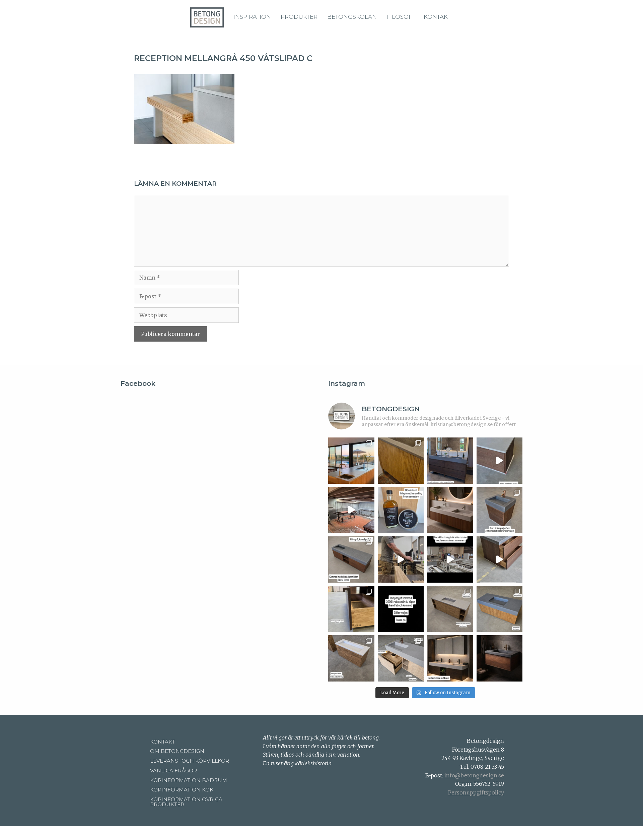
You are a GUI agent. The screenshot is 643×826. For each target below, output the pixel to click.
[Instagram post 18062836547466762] (351, 510)
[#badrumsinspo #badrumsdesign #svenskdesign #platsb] (401, 609)
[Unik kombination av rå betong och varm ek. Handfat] (500, 559)
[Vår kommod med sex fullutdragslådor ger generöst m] (500, 460)
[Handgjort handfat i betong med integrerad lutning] (450, 609)
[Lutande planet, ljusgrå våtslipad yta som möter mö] (351, 658)
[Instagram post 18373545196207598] (401, 510)
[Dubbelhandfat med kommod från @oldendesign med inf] (450, 460)
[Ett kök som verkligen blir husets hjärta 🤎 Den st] (351, 460)
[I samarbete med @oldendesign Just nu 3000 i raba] (351, 609)
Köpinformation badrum (188, 780)
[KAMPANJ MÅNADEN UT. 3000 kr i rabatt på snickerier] (500, 510)
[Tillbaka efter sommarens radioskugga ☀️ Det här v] (401, 460)
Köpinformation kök (181, 789)
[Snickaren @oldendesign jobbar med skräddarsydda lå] (401, 559)
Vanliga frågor (173, 770)
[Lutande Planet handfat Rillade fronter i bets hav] (500, 609)
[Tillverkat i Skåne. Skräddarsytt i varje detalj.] (450, 658)
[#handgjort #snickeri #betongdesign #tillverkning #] (450, 559)
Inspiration (252, 16)
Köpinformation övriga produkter (186, 802)
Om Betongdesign (177, 751)
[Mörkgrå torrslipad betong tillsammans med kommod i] (351, 559)
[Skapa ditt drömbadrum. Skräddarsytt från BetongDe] (450, 510)
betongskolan (352, 16)
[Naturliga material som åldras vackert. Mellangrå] (401, 658)
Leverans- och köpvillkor (189, 761)
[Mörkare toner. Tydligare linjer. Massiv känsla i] (500, 658)
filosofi (400, 16)
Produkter (299, 16)
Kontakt (437, 16)
